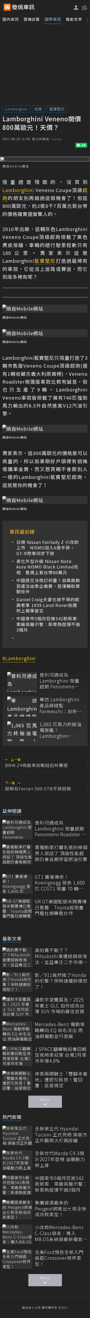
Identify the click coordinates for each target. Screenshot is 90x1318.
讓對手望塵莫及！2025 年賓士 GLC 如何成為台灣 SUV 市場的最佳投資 (59, 1005)
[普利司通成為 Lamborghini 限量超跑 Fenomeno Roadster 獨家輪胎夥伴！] (22, 682)
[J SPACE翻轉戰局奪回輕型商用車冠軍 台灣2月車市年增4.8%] (17, 1056)
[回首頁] (23, 7)
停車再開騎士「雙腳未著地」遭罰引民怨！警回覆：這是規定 (61, 1079)
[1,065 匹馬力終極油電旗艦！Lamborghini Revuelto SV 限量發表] (22, 731)
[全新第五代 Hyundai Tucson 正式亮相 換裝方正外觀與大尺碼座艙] (17, 1136)
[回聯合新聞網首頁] (7, 7)
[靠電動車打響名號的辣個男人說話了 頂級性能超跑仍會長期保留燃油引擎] (17, 854)
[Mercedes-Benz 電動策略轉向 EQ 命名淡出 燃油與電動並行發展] (17, 1031)
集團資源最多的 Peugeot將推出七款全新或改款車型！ (61, 1208)
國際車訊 (53, 19)
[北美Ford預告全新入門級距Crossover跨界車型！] (17, 1259)
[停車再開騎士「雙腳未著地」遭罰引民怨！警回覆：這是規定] (17, 1081)
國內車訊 (10, 19)
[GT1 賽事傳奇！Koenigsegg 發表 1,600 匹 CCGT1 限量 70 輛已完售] (17, 884)
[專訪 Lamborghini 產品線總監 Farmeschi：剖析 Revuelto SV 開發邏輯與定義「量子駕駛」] (22, 706)
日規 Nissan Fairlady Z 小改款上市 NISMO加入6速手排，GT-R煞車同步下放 (47, 547)
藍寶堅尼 (57, 108)
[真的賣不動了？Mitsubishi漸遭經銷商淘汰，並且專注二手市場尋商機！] (17, 957)
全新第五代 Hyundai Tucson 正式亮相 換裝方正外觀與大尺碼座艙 (61, 1134)
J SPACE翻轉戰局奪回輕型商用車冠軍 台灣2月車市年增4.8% (61, 1055)
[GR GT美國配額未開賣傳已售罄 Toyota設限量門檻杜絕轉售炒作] (17, 908)
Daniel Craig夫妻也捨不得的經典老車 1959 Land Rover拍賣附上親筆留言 (47, 605)
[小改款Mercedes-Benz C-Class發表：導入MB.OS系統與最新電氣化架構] (17, 1234)
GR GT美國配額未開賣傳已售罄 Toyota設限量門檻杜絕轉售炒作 (61, 907)
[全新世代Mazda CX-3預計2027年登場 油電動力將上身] (17, 1160)
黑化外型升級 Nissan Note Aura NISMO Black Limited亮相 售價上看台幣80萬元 (47, 566)
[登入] (76, 7)
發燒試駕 (32, 19)
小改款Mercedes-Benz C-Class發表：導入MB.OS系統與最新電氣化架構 (61, 1233)
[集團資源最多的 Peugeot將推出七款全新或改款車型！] (17, 1210)
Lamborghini (16, 108)
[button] (84, 7)
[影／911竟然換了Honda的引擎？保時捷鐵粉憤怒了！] (17, 982)
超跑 (38, 108)
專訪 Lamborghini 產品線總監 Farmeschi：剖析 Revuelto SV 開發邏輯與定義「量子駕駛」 (61, 705)
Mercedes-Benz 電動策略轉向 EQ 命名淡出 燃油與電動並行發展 (60, 1030)
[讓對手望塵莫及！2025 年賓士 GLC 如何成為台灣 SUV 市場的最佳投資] (17, 1007)
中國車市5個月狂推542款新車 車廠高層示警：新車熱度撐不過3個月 (48, 624)
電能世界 (74, 19)
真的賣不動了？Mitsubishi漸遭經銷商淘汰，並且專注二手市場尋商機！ (61, 956)
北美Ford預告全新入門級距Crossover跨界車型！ (59, 1258)
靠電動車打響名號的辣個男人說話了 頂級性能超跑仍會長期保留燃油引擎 (61, 853)
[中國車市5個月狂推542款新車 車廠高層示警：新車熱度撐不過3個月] (17, 1185)
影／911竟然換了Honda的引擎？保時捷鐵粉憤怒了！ (61, 981)
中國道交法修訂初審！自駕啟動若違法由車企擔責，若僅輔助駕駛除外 (48, 586)
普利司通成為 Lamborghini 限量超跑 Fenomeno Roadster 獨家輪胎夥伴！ (60, 681)
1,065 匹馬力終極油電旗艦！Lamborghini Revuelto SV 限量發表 (61, 730)
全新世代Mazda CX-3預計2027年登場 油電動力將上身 (60, 1159)
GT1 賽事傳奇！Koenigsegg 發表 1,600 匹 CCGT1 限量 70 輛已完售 (60, 883)
